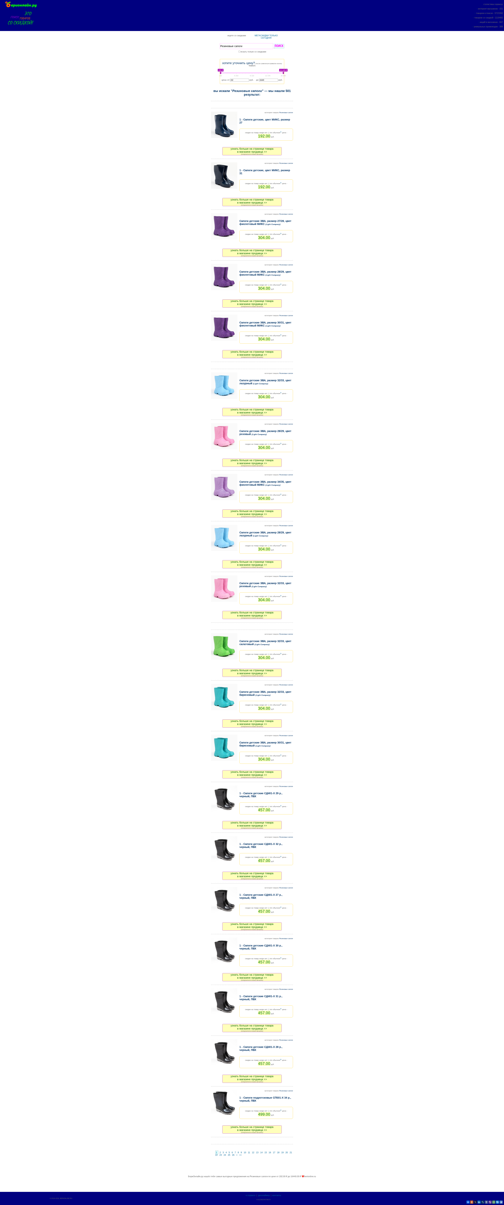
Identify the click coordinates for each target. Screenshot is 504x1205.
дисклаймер (264, 1195)
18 (278, 1152)
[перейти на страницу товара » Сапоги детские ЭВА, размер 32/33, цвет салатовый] (224, 646)
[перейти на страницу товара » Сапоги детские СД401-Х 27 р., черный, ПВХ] (224, 900)
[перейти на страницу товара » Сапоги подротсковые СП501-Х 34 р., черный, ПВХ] (224, 1103)
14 (261, 1152)
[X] (475, 1202)
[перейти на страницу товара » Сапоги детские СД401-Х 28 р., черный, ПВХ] (224, 1052)
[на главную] (20, 7)
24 (225, 1155)
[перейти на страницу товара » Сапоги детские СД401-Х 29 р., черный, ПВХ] (224, 799)
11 (249, 1152)
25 (229, 1155)
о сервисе (250, 1195)
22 (216, 1155)
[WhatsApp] (493, 1202)
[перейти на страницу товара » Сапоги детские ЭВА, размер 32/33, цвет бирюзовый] (224, 697)
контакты (276, 1195)
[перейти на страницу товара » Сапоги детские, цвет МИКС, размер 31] (224, 175)
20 (286, 1152)
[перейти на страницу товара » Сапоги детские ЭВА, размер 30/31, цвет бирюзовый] (224, 748)
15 (265, 1152)
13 (257, 1152)
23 (220, 1155)
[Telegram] (501, 1202)
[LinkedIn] (479, 1202)
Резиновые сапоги (286, 113)
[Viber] (490, 1202)
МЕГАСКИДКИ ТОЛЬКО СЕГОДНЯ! (266, 36)
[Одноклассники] (471, 1202)
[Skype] (497, 1202)
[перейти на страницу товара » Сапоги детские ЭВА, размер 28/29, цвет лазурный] (224, 538)
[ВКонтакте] (468, 1202)
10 (245, 1152)
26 (233, 1155)
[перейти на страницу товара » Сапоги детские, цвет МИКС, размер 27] (224, 125)
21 (291, 1152)
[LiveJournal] (482, 1202)
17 (274, 1152)
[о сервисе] (20, 26)
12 (253, 1152)
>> (240, 1155)
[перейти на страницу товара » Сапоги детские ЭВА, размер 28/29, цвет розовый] (224, 436)
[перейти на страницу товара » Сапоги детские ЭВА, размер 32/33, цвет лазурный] (224, 385)
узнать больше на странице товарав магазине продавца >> (252, 150)
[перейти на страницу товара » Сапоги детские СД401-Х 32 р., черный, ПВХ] (224, 849)
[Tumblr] (486, 1202)
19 (282, 1152)
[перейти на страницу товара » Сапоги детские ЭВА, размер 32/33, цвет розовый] (224, 588)
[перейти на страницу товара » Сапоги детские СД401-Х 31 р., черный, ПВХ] (224, 1001)
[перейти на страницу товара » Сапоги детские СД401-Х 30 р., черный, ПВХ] (224, 951)
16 (270, 1152)
